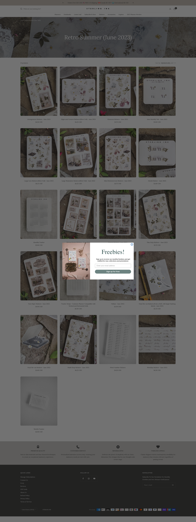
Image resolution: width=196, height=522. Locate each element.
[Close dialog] (132, 244)
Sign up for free (113, 272)
